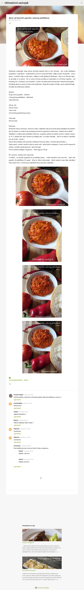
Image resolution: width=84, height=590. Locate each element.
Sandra (16, 411)
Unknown (16, 428)
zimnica (26, 380)
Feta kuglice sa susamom (29, 570)
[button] (10, 23)
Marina (16, 420)
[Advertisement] (42, 508)
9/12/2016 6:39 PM (28, 394)
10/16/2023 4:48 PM (26, 445)
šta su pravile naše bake (15, 380)
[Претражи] (31, 3)
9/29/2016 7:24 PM (27, 403)
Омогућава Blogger (43, 587)
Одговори (17, 399)
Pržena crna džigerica (28, 542)
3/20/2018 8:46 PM (23, 420)
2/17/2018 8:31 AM (23, 411)
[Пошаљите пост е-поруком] (10, 378)
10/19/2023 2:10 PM (28, 459)
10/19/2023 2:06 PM (28, 451)
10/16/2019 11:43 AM (25, 428)
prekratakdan (18, 403)
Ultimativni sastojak (16, 2)
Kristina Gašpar (18, 394)
